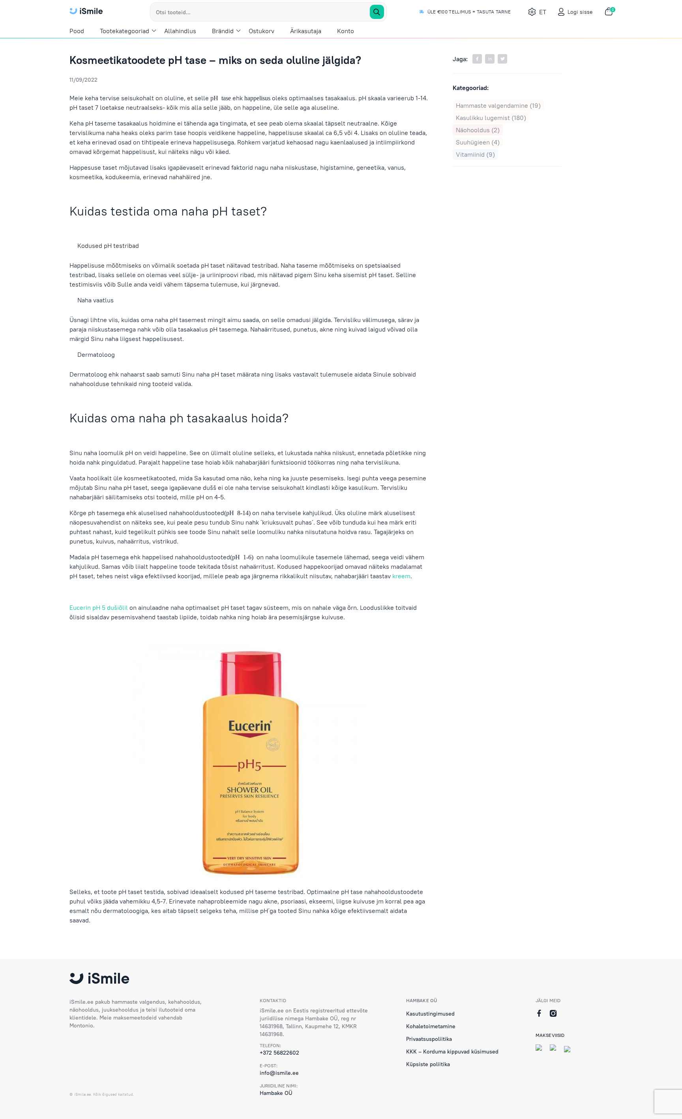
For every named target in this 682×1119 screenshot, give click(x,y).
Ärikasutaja (305, 31)
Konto (345, 31)
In (490, 59)
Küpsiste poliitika (428, 1064)
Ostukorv (261, 31)
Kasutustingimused (430, 1013)
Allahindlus (180, 31)
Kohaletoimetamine (430, 1026)
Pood (76, 31)
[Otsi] (377, 12)
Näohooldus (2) (478, 130)
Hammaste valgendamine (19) (498, 105)
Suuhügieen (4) (478, 142)
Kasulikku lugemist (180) (491, 118)
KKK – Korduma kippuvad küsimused (452, 1051)
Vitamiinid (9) (475, 154)
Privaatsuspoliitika (429, 1038)
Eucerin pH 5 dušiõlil (98, 607)
